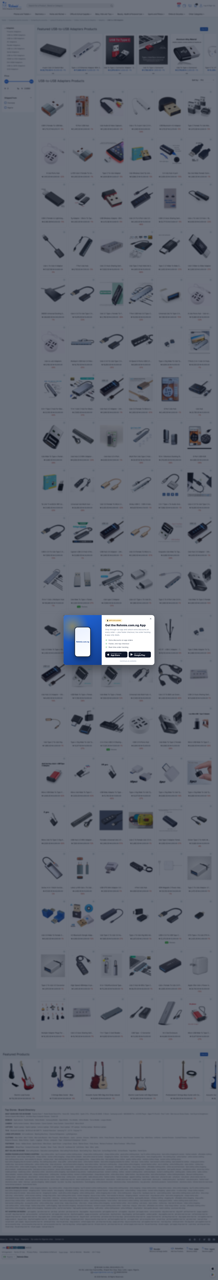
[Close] (151, 619)
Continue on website (128, 661)
